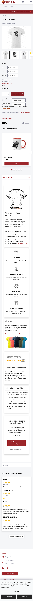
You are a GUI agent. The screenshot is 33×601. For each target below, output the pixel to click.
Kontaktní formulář (10, 573)
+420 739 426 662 (9, 560)
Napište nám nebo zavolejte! (16, 443)
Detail (16, 163)
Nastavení (16, 591)
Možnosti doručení (7, 83)
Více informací (5, 587)
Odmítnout (9, 597)
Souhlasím (24, 597)
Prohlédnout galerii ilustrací (16, 449)
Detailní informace (7, 118)
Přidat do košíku (16, 94)
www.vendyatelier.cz (24, 112)
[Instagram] (7, 567)
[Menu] (31, 2)
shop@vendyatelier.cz (10, 557)
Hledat (29, 6)
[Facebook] (3, 567)
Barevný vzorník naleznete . (13, 333)
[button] (11, 169)
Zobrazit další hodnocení (16, 536)
